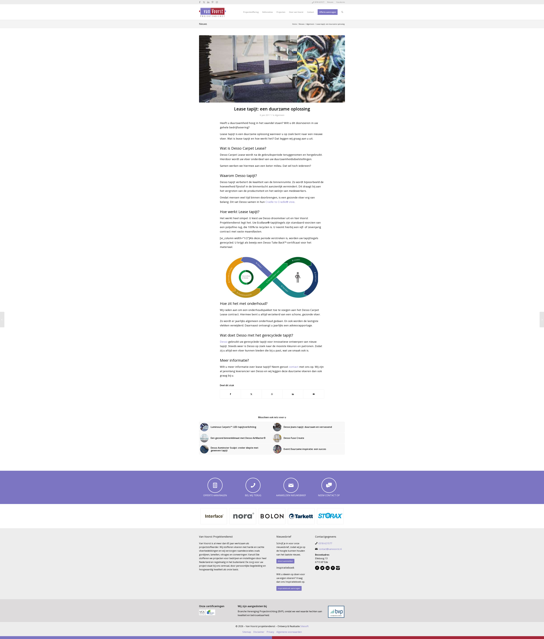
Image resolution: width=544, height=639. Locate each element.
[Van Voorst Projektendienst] (212, 12)
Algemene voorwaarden (289, 631)
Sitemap (246, 631)
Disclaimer (258, 631)
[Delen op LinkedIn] (292, 394)
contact (293, 366)
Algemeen (279, 115)
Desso (224, 341)
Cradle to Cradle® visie (280, 202)
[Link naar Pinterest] (213, 2)
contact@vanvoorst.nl (330, 549)
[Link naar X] (204, 2)
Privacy (270, 631)
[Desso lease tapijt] (272, 69)
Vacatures (340, 2)
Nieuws (330, 2)
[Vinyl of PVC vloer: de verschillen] (542, 319)
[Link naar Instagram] (217, 2)
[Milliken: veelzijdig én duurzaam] (2, 319)
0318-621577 (319, 2)
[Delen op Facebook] (230, 394)
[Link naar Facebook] (200, 2)
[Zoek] (342, 12)
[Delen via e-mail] (313, 394)
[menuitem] (330, 2)
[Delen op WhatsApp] (272, 394)
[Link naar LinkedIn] (208, 2)
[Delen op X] (251, 394)
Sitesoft (304, 626)
